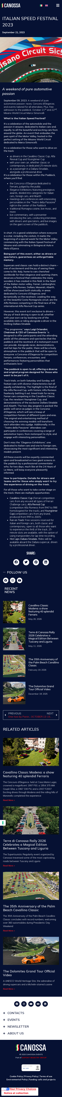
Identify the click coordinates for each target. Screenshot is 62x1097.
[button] (57, 5)
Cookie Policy (16, 1076)
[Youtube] (19, 580)
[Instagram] (12, 580)
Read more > (9, 800)
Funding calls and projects (42, 1079)
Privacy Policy (31, 1076)
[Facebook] (5, 580)
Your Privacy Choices (22, 1089)
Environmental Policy (17, 1079)
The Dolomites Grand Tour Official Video (41, 688)
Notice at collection (16, 1093)
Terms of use (45, 1076)
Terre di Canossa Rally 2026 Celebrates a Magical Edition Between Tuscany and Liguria (43, 637)
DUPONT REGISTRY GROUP (34, 1057)
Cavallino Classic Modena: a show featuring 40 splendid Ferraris (41, 610)
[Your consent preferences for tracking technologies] (3, 823)
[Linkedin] (45, 1004)
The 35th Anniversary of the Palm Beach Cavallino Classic (43, 662)
